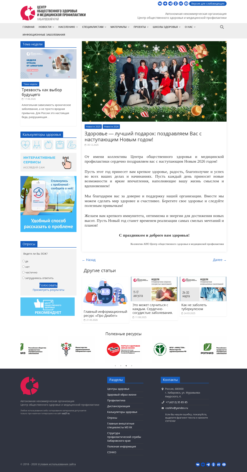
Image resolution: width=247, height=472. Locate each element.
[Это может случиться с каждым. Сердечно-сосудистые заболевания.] (154, 279)
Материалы (118, 27)
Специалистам (92, 27)
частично (31, 272)
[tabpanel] (29, 349)
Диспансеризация (118, 406)
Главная (28, 27)
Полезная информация (121, 446)
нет (27, 267)
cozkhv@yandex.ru (176, 408)
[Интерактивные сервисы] (48, 163)
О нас (189, 27)
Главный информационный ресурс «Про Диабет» (105, 313)
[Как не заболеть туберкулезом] (203, 279)
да (26, 261)
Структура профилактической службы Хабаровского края (124, 436)
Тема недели (30, 84)
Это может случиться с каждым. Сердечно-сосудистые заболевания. (153, 309)
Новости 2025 (93, 126)
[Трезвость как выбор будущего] (48, 51)
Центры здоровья (118, 389)
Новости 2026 (111, 126)
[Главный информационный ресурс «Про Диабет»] (105, 279)
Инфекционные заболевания (44, 34)
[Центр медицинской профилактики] (29, 378)
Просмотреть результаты (48, 289)
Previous (18, 349)
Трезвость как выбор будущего (42, 92)
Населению (66, 27)
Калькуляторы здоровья (122, 412)
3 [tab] (126, 366)
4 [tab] (131, 366)
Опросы (112, 417)
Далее (220, 260)
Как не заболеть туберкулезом (194, 307)
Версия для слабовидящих (207, 3)
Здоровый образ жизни (121, 394)
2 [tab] (121, 366)
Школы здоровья (165, 27)
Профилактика (116, 400)
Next (229, 349)
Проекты (140, 27)
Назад (88, 260)
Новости (45, 27)
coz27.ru (66, 413)
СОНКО (111, 452)
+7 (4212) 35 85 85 (177, 402)
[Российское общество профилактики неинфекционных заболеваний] (217, 349)
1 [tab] (115, 366)
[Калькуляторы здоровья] (48, 145)
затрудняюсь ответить (39, 278)
